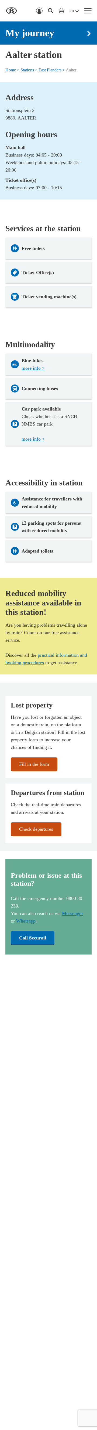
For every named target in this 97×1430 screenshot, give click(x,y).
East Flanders (50, 70)
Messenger (72, 913)
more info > (33, 368)
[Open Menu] (88, 11)
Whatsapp (26, 921)
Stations (27, 70)
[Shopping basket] (61, 11)
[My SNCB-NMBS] (39, 11)
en (72, 10)
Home (10, 70)
